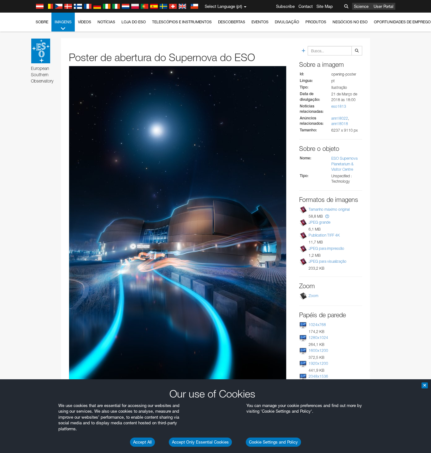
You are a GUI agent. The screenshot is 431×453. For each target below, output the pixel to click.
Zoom (313, 295)
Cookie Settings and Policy (273, 441)
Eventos (260, 22)
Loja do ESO (133, 22)
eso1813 (338, 106)
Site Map (324, 6)
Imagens (63, 22)
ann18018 (339, 123)
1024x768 (317, 324)
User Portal (383, 6)
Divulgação (287, 22)
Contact (305, 6)
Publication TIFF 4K (324, 235)
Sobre (42, 22)
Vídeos (84, 22)
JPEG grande (319, 222)
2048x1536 (318, 376)
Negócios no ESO (350, 22)
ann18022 (339, 118)
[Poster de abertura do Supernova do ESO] (177, 224)
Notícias (106, 22)
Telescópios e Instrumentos (182, 22)
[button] (327, 216)
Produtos (315, 22)
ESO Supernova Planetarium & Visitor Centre (344, 163)
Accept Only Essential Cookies (200, 441)
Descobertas (231, 22)
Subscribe (285, 6)
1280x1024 (318, 337)
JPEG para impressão (326, 248)
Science (361, 6)
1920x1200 (318, 363)
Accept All (142, 441)
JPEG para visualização (327, 261)
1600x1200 (318, 350)
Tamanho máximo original (329, 209)
